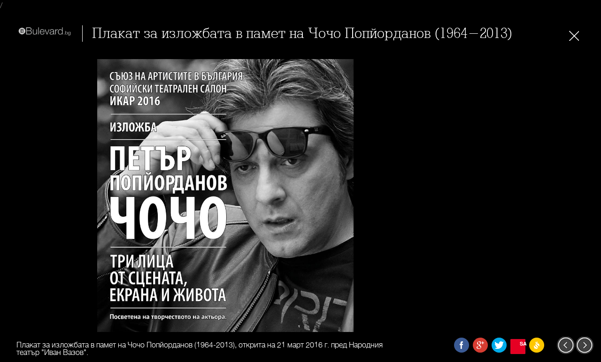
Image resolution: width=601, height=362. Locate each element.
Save (522, 343)
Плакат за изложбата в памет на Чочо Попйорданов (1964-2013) (302, 33)
